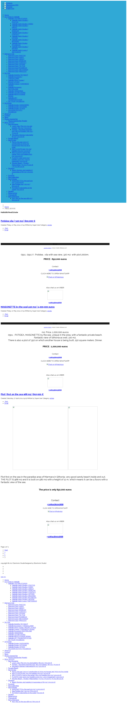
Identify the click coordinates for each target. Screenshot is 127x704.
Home (6, 207)
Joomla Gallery (48, 248)
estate (49, 225)
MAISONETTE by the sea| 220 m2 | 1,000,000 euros (28, 307)
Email (6, 230)
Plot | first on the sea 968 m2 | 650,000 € (22, 394)
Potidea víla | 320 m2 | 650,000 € (18, 221)
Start (6, 550)
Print (6, 228)
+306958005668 (55, 270)
